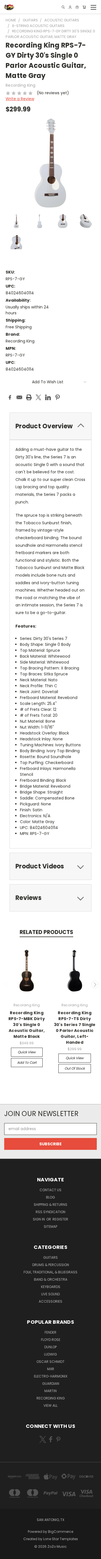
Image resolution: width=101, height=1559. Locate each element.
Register (60, 1219)
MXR (50, 1369)
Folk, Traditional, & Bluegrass (50, 1272)
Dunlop (50, 1347)
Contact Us (50, 1190)
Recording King (50, 1398)
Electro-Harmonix (50, 1376)
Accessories (50, 1301)
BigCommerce (60, 1531)
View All (50, 1405)
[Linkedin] (48, 397)
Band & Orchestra (50, 1279)
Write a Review (20, 99)
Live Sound (50, 1294)
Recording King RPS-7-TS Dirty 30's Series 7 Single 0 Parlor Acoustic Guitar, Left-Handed (75, 1027)
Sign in (39, 1219)
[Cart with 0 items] (84, 7)
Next (94, 984)
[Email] (19, 397)
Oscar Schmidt (50, 1361)
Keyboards (50, 1286)
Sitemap (50, 1226)
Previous (6, 984)
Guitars (50, 1257)
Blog (50, 1197)
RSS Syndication (50, 1211)
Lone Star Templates (60, 1538)
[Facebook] (10, 397)
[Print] (29, 397)
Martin (50, 1390)
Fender (50, 1332)
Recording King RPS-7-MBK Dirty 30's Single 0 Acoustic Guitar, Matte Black (26, 1024)
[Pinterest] (57, 397)
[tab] (50, 866)
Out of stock (75, 1068)
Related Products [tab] (46, 932)
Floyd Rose (50, 1339)
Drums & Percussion (50, 1264)
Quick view (27, 1052)
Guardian (50, 1383)
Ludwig (50, 1354)
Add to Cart (26, 1062)
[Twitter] (38, 397)
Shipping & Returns (50, 1204)
